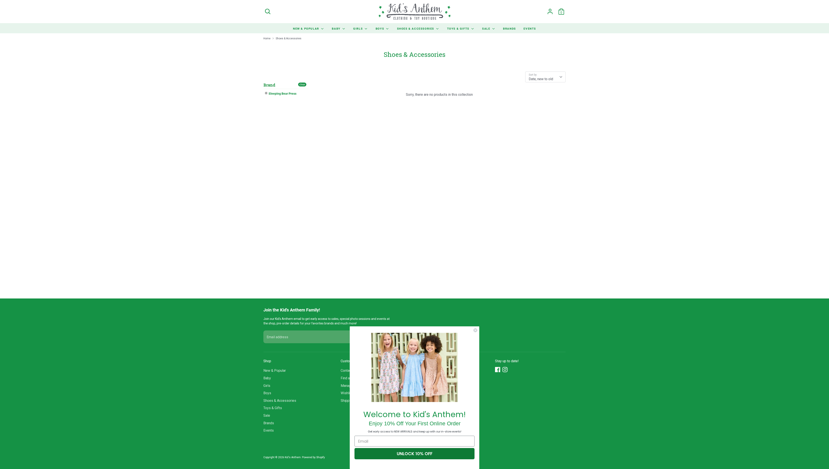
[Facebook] (497, 369)
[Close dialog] (475, 330)
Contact (346, 370)
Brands (509, 28)
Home (267, 38)
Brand (269, 85)
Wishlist (347, 393)
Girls (358, 28)
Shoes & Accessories (416, 28)
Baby (336, 28)
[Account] (550, 11)
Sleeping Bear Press (282, 93)
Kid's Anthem (293, 457)
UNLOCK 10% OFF (414, 454)
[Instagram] (505, 369)
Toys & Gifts (458, 28)
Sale (486, 28)
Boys (380, 28)
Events (530, 28)
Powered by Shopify (313, 457)
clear (302, 84)
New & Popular (306, 28)
